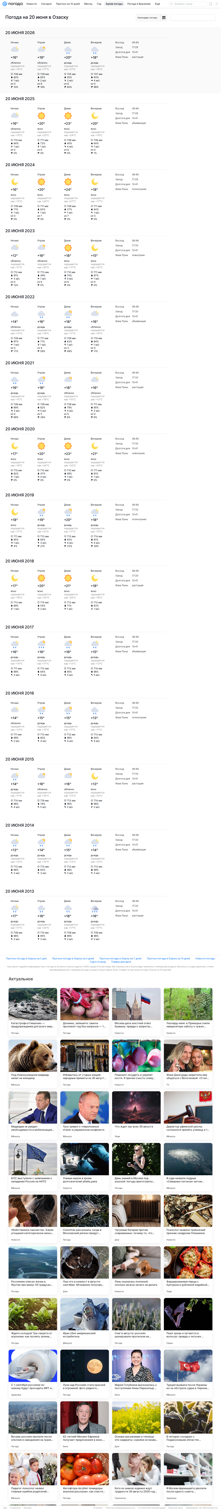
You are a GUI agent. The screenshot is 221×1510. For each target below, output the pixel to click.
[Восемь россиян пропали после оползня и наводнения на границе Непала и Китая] (33, 1425)
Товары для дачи (121, 961)
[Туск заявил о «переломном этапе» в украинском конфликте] (84, 1115)
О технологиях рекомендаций (151, 1508)
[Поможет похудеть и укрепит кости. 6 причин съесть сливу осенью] (136, 1064)
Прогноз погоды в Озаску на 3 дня (26, 958)
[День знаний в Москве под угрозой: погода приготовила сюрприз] (136, 1167)
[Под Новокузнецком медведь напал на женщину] (33, 1064)
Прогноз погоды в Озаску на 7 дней (120, 958)
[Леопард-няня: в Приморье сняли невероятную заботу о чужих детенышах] (188, 1012)
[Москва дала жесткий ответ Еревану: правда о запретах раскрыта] (136, 1012)
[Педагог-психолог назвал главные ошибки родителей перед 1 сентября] (33, 1477)
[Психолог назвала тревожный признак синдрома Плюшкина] (188, 1219)
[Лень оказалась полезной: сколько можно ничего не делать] (136, 1270)
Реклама (27, 1508)
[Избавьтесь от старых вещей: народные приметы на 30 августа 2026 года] (84, 1064)
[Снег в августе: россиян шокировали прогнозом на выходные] (136, 1322)
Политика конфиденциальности (120, 1508)
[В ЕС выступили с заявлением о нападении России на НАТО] (33, 1167)
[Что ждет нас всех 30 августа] (136, 1115)
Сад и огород (98, 961)
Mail (5, 1508)
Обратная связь (175, 1508)
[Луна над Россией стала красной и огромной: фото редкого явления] (84, 1374)
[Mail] (5, 4)
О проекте (98, 1508)
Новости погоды (205, 958)
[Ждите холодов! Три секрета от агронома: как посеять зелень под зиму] (33, 1322)
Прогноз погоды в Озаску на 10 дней (168, 958)
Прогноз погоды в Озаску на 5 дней (73, 958)
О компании (15, 1508)
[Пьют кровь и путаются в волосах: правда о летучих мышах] (188, 1322)
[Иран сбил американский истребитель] (84, 1322)
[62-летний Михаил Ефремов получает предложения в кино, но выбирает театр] (84, 1425)
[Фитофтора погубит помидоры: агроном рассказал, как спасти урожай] (84, 1477)
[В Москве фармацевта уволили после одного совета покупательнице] (188, 1477)
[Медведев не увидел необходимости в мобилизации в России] (33, 1115)
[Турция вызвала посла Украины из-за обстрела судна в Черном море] (188, 1374)
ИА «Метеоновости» (208, 1508)
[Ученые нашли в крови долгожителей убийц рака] (84, 1167)
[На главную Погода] (15, 4)
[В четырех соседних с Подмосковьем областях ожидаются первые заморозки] (188, 1425)
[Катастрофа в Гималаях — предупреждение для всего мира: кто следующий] (33, 1012)
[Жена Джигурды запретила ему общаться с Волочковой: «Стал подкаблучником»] (188, 1064)
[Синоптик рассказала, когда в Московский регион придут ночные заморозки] (84, 1219)
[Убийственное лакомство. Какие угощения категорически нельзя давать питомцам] (33, 1219)
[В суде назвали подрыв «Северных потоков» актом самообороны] (188, 1167)
